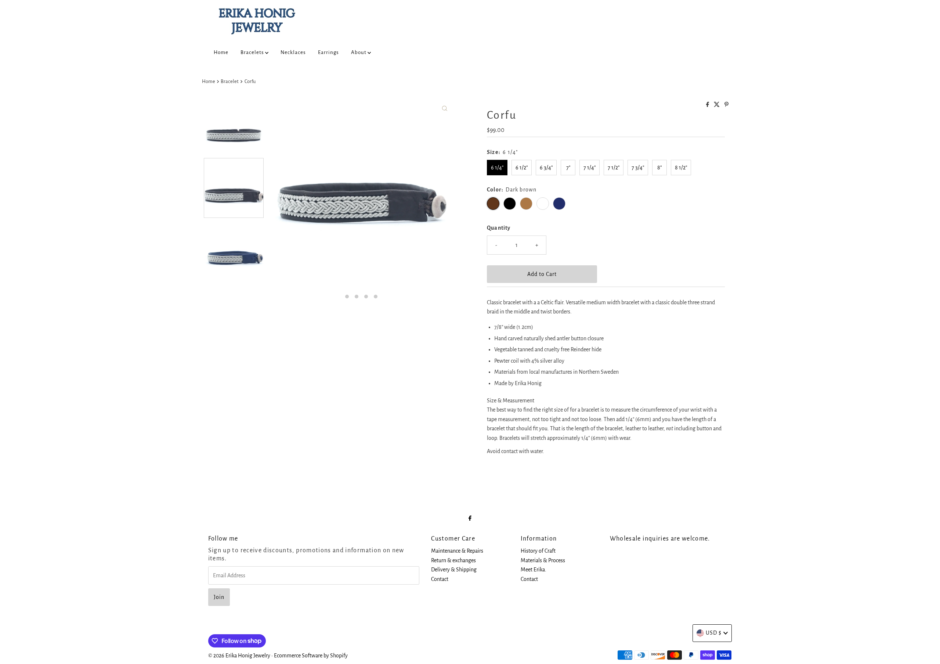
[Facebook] (470, 518)
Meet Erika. (533, 570)
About (359, 52)
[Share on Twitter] (717, 105)
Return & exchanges (453, 560)
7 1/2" (613, 168)
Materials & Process (543, 560)
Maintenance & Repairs (457, 551)
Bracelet (230, 81)
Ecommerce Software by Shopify (311, 655)
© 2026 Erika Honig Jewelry (239, 655)
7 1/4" (589, 168)
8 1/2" (681, 168)
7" (568, 168)
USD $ (714, 633)
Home (221, 52)
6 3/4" (546, 168)
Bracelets (253, 52)
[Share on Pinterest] (726, 105)
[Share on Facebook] (708, 105)
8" (659, 168)
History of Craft (538, 551)
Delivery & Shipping (454, 570)
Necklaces (293, 52)
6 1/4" (497, 168)
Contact (439, 579)
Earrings (328, 52)
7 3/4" (638, 168)
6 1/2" (522, 168)
